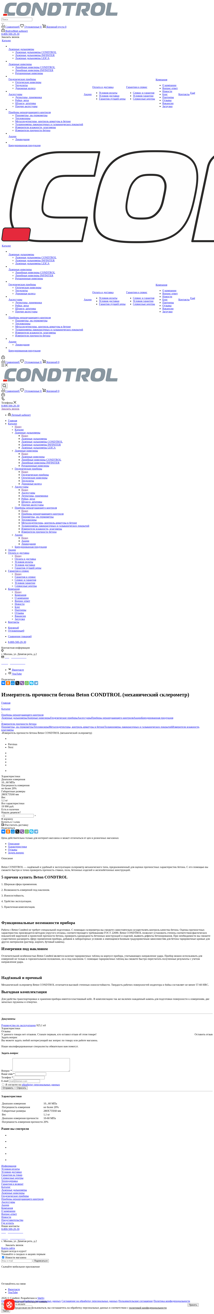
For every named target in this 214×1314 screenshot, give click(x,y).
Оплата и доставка (25, 558)
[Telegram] (36, 683)
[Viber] (22, 683)
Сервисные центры (12, 1178)
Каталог (19, 429)
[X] (17, 683)
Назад (18, 426)
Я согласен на (32, 1084)
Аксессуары (28, 492)
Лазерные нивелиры (33, 456)
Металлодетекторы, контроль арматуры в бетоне (76, 726)
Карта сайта (8, 1248)
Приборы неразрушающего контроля (42, 513)
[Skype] (31, 683)
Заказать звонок (10, 408)
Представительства (12, 1220)
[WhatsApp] (27, 683)
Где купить (7, 1223)
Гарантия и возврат (12, 1184)
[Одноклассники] (8, 683)
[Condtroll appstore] (9, 1275)
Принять (193, 1305)
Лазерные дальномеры (34, 438)
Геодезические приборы (35, 474)
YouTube (17, 673)
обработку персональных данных (41, 1084)
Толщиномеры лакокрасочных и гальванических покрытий (138, 726)
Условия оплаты (10, 1169)
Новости (6, 1217)
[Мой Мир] (13, 683)
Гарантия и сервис (25, 577)
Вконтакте (18, 669)
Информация (8, 1166)
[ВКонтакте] (3, 683)
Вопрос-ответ (9, 1214)
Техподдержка (9, 1181)
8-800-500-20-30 (10, 34)
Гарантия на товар (11, 1175)
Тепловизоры (41, 726)
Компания (20, 595)
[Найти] (2, 23)
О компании (8, 1211)
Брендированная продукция (157, 717)
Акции (25, 540)
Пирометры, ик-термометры (17, 726)
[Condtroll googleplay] (9, 1280)
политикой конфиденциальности (148, 1307)
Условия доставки (11, 1172)
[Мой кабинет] (3, 358)
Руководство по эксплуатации (18, 1025)
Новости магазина (15, 1257)
